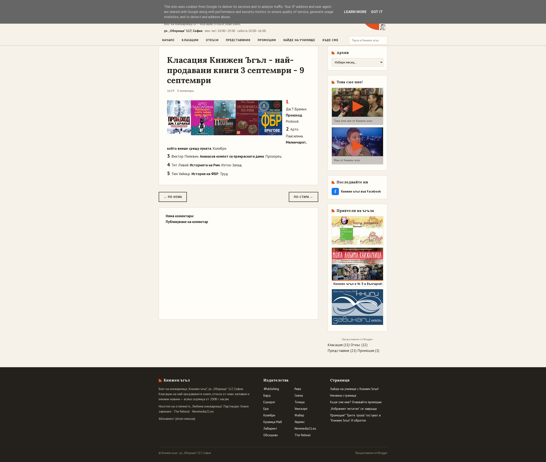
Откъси (212, 40)
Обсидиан (270, 435)
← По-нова (173, 197)
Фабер (299, 415)
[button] (357, 106)
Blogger (367, 339)
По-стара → (303, 197)
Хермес (300, 422)
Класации (190, 40)
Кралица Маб (272, 422)
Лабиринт (270, 428)
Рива (298, 389)
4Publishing (271, 389)
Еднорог (269, 402)
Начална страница (343, 395)
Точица (300, 402)
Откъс (355, 345)
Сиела (299, 395)
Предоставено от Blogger (371, 453)
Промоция (365, 350)
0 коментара (185, 91)
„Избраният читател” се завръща (353, 409)
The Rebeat (182, 411)
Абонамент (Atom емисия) (177, 419)
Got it (377, 12)
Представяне (338, 350)
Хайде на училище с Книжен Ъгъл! (354, 389)
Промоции (267, 40)
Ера (266, 409)
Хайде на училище (299, 40)
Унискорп (301, 409)
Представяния (238, 40)
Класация (335, 345)
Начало (168, 40)
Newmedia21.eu (203, 411)
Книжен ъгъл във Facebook (357, 191)
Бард (267, 395)
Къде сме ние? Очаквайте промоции (356, 402)
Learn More (355, 12)
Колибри (269, 415)
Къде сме (330, 40)
